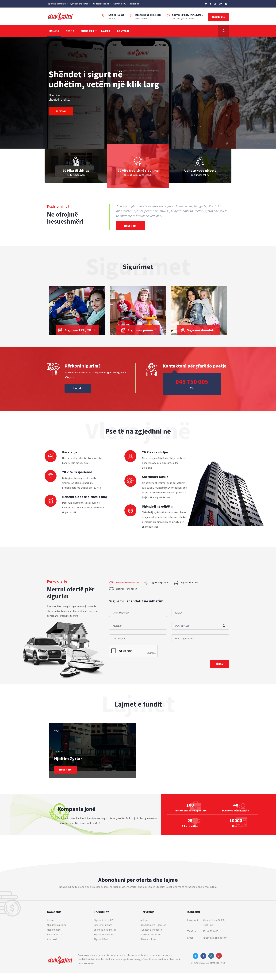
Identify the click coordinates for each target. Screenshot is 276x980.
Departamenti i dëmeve (153, 924)
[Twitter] (206, 3)
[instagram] (215, 3)
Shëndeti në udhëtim (127, 582)
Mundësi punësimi (100, 3)
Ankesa (144, 920)
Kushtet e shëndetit (151, 929)
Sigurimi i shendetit (126, 588)
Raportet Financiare (56, 3)
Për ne (70, 30)
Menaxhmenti (54, 929)
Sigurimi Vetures (190, 582)
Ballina (54, 30)
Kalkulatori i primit (150, 934)
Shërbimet (87, 30)
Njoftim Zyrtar (68, 758)
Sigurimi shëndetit (104, 934)
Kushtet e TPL (119, 3)
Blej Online (218, 16)
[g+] (220, 3)
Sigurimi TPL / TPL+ (105, 920)
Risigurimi (134, 3)
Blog (56, 730)
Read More (130, 225)
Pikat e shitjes (148, 939)
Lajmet (105, 30)
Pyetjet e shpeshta (79, 3)
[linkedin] (226, 3)
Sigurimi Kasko (102, 939)
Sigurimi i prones (159, 582)
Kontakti (123, 30)
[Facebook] (211, 3)
